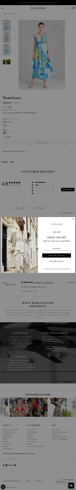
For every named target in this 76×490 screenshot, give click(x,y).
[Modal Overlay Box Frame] (38, 245)
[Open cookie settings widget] (3, 487)
